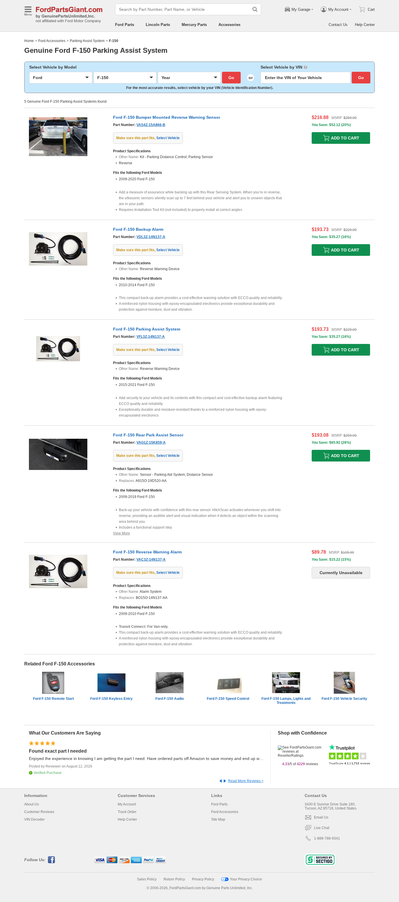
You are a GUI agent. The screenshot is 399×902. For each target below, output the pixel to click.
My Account (127, 804)
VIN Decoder (34, 819)
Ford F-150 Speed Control (228, 699)
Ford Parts (124, 24)
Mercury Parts (194, 24)
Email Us (321, 817)
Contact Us (338, 24)
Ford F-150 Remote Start (53, 699)
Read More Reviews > (245, 781)
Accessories (229, 24)
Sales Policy (147, 879)
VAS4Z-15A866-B (150, 125)
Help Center (365, 24)
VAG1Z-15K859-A (151, 442)
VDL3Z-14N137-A (150, 237)
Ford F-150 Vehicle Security (344, 699)
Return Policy (174, 879)
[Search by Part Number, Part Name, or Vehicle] (255, 9)
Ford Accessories (51, 41)
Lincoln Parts (158, 24)
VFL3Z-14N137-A (150, 337)
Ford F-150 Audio (169, 699)
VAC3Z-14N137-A (151, 559)
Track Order (127, 812)
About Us (31, 804)
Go (231, 77)
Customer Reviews (39, 812)
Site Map (218, 819)
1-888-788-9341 (327, 838)
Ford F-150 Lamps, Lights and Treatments (285, 701)
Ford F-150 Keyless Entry (111, 699)
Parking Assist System (87, 41)
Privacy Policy (203, 879)
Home (29, 41)
